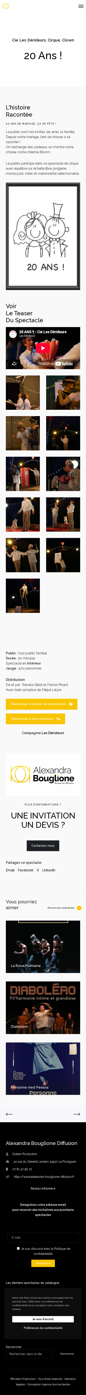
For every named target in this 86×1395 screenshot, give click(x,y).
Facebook (25, 870)
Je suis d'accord (42, 1319)
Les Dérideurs (53, 733)
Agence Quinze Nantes (56, 1384)
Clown (68, 40)
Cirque (54, 40)
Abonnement (43, 1263)
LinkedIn (48, 870)
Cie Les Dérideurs (29, 40)
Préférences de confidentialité (43, 1328)
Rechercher (14, 1347)
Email (10, 870)
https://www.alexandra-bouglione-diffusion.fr (44, 1176)
